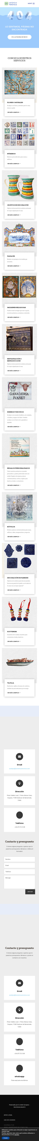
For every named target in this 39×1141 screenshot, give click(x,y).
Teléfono (19, 823)
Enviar (30, 892)
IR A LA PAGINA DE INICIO (19, 37)
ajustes (17, 1134)
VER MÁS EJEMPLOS (13, 112)
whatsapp (19, 1076)
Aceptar (6, 1138)
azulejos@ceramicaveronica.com (19, 768)
